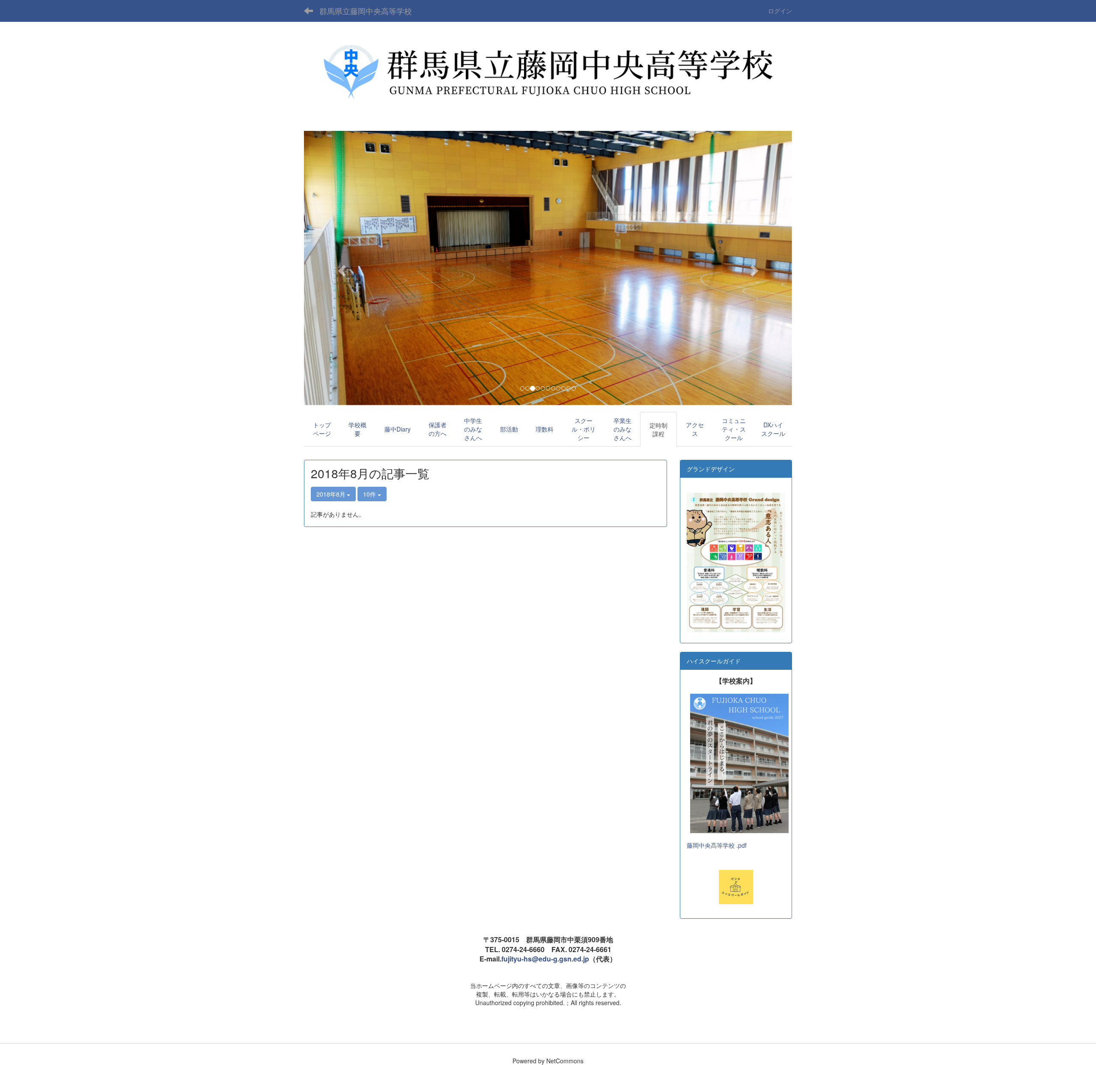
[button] (340, 268)
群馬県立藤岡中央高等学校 (365, 10)
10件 (370, 494)
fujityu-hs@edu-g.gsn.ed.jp (545, 959)
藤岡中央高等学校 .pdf (717, 845)
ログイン (780, 10)
